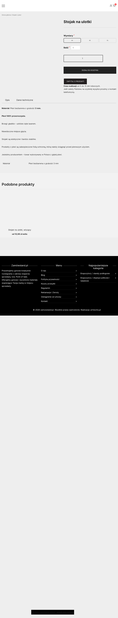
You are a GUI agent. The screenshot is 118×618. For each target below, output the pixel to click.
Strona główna (6, 15)
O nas (43, 270)
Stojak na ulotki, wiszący (19, 230)
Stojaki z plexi (16, 15)
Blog (43, 275)
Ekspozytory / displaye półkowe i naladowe (95, 279)
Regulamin (45, 288)
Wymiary (69, 35)
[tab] (7, 100)
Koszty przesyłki (48, 284)
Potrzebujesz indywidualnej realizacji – (52, 612)
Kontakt (44, 301)
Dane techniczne (24, 100)
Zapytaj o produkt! (75, 81)
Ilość (66, 47)
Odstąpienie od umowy (51, 297)
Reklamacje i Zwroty (50, 292)
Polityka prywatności (50, 279)
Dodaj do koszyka (90, 70)
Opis (7, 100)
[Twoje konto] (111, 5)
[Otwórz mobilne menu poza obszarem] (3, 5)
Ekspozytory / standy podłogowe (95, 273)
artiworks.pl (95, 310)
